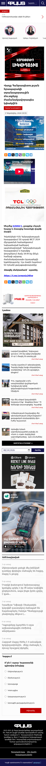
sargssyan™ (37, 762)
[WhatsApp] (23, 154)
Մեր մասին (31, 752)
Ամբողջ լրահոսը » (23, 443)
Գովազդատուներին (23, 755)
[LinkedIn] (16, 154)
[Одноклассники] (5, 154)
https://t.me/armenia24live (18, 275)
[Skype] (27, 154)
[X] (13, 154)
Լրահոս (6, 310)
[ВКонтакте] (9, 154)
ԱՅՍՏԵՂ (17, 226)
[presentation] (36, 18)
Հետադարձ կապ (18, 752)
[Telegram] (30, 154)
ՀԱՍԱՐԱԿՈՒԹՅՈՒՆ (13, 108)
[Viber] (20, 154)
